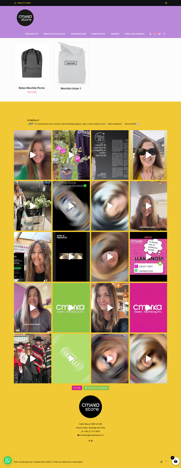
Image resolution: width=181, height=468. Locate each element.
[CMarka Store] (25, 18)
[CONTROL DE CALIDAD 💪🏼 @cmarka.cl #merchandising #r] (71, 256)
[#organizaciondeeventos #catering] (148, 155)
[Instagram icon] (166, 3)
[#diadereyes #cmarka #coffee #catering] (32, 206)
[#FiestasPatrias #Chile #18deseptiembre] (32, 358)
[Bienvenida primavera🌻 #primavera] (148, 307)
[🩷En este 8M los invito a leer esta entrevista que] (110, 155)
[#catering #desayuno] (148, 256)
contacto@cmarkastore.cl (91, 435)
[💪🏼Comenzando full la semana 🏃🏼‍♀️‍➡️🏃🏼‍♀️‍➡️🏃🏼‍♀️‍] (110, 256)
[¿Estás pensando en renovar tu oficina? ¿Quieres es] (71, 206)
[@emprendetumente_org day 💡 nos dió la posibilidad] (32, 256)
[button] (8, 460)
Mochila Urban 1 (71, 88)
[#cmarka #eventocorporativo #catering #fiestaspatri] (71, 358)
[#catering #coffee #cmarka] (110, 307)
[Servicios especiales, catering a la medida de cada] (71, 155)
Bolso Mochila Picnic (32, 88)
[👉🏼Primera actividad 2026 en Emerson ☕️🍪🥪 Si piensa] (32, 155)
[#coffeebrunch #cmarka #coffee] (110, 206)
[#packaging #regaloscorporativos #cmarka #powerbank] (32, 307)
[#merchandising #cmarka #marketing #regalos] (71, 307)
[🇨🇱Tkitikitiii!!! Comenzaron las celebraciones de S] (110, 358)
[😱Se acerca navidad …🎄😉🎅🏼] (148, 206)
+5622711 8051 (23, 3)
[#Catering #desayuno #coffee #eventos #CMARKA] (148, 358)
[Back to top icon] (166, 461)
